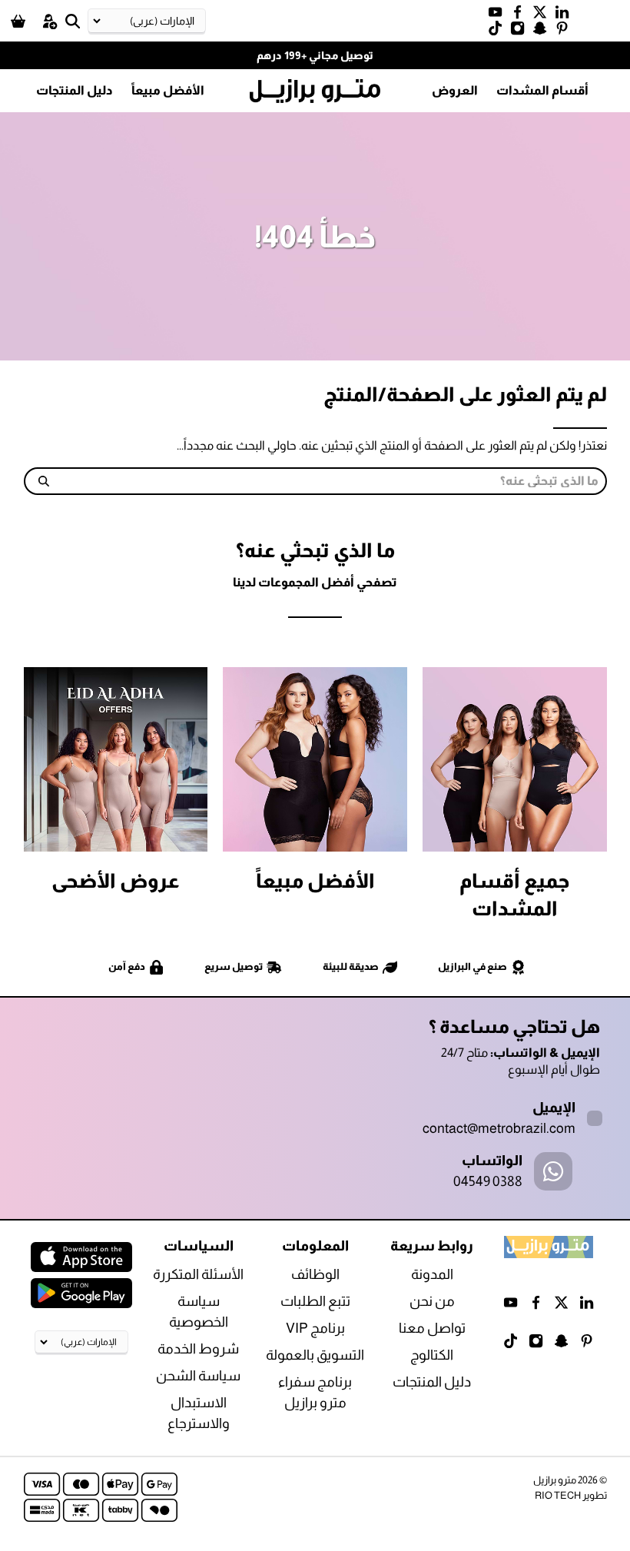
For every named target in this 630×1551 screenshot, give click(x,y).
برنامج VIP (315, 1328)
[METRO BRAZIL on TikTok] (499, 31)
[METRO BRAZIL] (315, 91)
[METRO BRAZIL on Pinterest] (566, 31)
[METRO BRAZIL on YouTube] (499, 15)
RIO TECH (558, 1495)
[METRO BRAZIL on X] (543, 15)
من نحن (432, 1301)
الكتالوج (431, 1355)
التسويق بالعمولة (315, 1355)
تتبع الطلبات (315, 1301)
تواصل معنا (432, 1328)
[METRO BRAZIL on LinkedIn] (566, 15)
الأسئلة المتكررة (198, 1274)
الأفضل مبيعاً (167, 90)
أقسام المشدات (542, 90)
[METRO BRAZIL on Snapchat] (543, 31)
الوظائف (315, 1274)
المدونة (432, 1274)
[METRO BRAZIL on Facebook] (521, 15)
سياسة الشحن (198, 1375)
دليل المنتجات (74, 90)
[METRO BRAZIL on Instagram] (521, 31)
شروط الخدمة (198, 1349)
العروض (455, 90)
